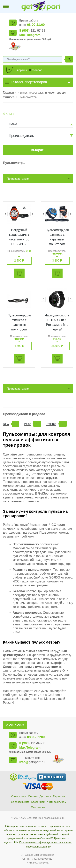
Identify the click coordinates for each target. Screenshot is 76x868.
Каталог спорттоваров (29, 82)
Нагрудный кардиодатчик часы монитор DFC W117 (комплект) (19, 239)
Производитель (21, 136)
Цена (13, 124)
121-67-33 (32, 30)
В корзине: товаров (28, 70)
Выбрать (38, 150)
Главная (8, 92)
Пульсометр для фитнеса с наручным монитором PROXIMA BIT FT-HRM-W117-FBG (57, 244)
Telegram (33, 35)
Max (22, 35)
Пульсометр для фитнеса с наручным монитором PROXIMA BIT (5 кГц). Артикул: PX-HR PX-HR (19, 329)
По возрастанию (18, 178)
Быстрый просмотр (19, 214)
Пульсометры (28, 97)
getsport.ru (31, 762)
